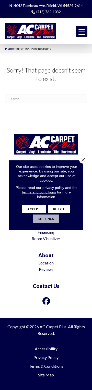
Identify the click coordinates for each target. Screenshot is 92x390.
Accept (33, 209)
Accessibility (46, 348)
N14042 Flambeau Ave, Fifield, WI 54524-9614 (46, 5)
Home (9, 48)
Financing (46, 232)
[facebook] (46, 301)
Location (46, 262)
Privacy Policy (46, 357)
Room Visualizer (46, 238)
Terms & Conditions (46, 366)
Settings (46, 219)
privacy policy (53, 188)
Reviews (46, 269)
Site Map (46, 374)
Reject (59, 209)
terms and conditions (39, 192)
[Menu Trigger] (81, 31)
